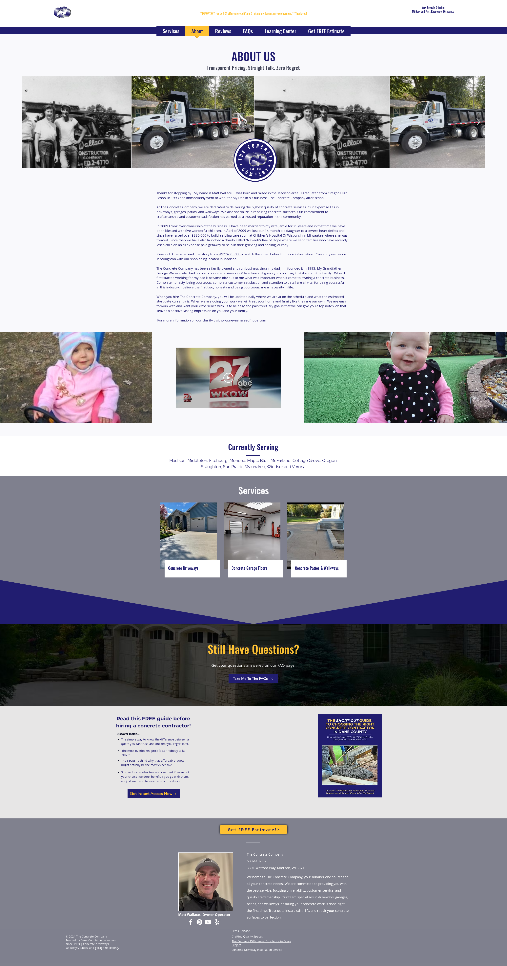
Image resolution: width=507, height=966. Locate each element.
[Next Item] (478, 122)
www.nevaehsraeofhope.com (243, 320)
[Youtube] (208, 922)
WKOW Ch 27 (229, 254)
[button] (170, 32)
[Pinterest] (199, 922)
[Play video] (228, 378)
